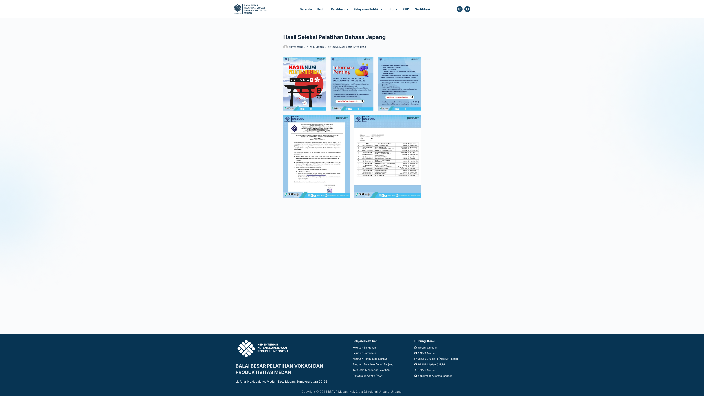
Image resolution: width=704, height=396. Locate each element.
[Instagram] (460, 9)
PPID (406, 9)
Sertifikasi (422, 9)
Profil (321, 9)
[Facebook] (467, 9)
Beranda (306, 9)
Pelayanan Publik (366, 9)
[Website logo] (251, 9)
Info (390, 9)
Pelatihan (337, 9)
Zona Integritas (356, 47)
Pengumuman (336, 47)
